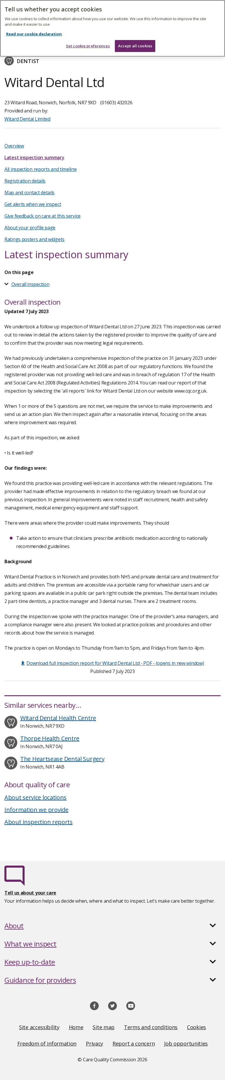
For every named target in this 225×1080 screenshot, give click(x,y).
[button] (112, 925)
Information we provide (36, 810)
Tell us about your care (30, 893)
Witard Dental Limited (27, 119)
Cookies (196, 1027)
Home (76, 1027)
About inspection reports (38, 822)
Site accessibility (39, 1027)
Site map (104, 1027)
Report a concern (133, 1043)
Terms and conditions (151, 1027)
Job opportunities (186, 1043)
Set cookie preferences (88, 45)
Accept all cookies (135, 45)
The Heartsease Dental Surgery (62, 759)
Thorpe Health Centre (49, 738)
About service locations (35, 797)
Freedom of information (46, 1043)
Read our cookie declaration (34, 34)
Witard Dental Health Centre (58, 718)
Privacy (94, 1043)
